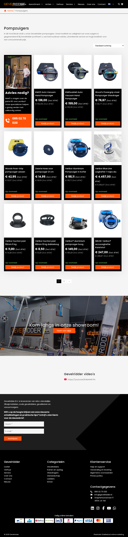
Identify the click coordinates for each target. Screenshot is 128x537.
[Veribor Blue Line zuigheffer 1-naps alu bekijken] (108, 148)
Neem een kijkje (64, 330)
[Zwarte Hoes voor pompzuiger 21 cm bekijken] (48, 148)
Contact (102, 4)
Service (69, 4)
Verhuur (60, 4)
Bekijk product (47, 123)
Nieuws (81, 4)
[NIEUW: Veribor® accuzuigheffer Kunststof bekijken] (108, 221)
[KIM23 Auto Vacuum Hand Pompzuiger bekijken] (48, 72)
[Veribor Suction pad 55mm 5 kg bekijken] (18, 221)
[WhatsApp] (114, 508)
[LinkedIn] (93, 508)
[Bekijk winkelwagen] (122, 4)
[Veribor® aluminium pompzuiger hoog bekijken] (78, 221)
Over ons (91, 4)
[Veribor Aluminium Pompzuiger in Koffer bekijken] (78, 148)
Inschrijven (13, 438)
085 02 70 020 (100, 491)
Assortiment (34, 4)
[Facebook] (104, 508)
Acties (48, 4)
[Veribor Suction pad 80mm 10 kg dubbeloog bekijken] (48, 221)
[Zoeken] (118, 4)
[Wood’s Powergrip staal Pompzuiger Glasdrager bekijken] (108, 72)
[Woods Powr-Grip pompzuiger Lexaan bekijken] (18, 148)
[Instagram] (98, 508)
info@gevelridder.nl (103, 494)
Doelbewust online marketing (113, 534)
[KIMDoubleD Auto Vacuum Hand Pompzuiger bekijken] (78, 72)
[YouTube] (109, 508)
